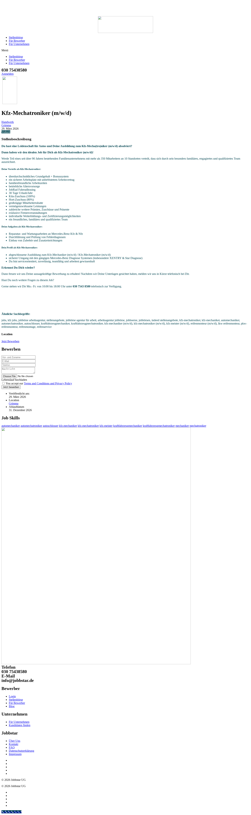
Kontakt (13, 744)
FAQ (12, 747)
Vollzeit (5, 131)
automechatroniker (31, 425)
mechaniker (182, 425)
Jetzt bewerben (11, 387)
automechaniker (10, 425)
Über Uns (14, 740)
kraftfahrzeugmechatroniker (159, 425)
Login (12, 696)
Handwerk (7, 122)
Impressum (15, 754)
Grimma (6, 125)
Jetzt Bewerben (10, 341)
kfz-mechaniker (68, 425)
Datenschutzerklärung (21, 750)
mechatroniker (198, 425)
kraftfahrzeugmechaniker (127, 425)
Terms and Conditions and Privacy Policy (48, 383)
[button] (125, 50)
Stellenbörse (16, 37)
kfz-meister (106, 425)
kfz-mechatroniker (88, 425)
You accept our (38, 383)
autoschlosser (50, 425)
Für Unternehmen (19, 44)
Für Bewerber (17, 40)
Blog (12, 706)
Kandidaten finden (19, 725)
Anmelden (7, 73)
